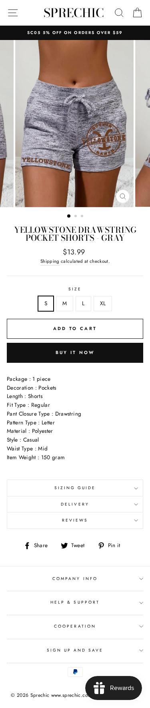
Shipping (50, 261)
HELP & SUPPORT (75, 602)
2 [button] (76, 217)
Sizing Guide (75, 488)
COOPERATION (75, 626)
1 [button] (69, 216)
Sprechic (74, 13)
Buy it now (75, 352)
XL (103, 303)
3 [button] (83, 217)
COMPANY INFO (75, 579)
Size (75, 289)
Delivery (75, 504)
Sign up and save (75, 650)
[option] (75, 33)
